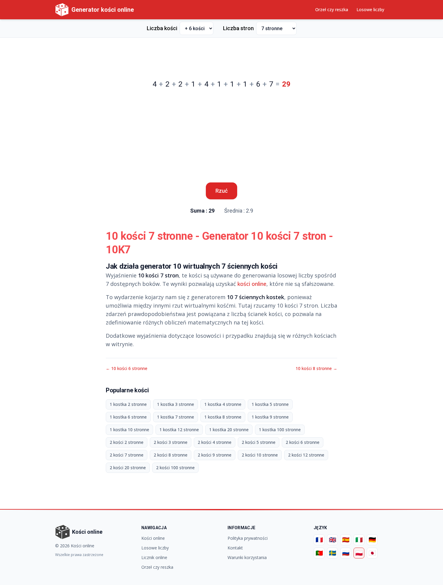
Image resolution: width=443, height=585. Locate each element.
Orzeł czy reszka (331, 9)
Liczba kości (162, 28)
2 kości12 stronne (306, 455)
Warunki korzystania (247, 557)
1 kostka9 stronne (270, 417)
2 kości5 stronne (258, 442)
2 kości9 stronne (214, 455)
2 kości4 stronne (214, 442)
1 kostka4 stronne (222, 404)
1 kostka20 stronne (229, 429)
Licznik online (154, 557)
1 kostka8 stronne (222, 417)
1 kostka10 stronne (129, 429)
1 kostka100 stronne (280, 429)
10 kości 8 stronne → (316, 368)
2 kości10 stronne (260, 455)
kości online (251, 283)
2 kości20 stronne (128, 467)
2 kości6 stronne (302, 442)
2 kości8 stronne (170, 455)
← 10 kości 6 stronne (126, 368)
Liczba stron (238, 28)
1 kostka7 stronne (175, 417)
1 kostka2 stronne (128, 404)
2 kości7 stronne (126, 455)
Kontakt (235, 548)
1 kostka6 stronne (128, 417)
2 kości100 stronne (175, 467)
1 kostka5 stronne (270, 404)
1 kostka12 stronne (179, 429)
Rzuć (221, 191)
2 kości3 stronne (170, 442)
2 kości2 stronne (126, 442)
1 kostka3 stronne (175, 404)
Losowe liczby (370, 9)
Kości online (153, 538)
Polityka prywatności (248, 538)
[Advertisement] (221, 56)
